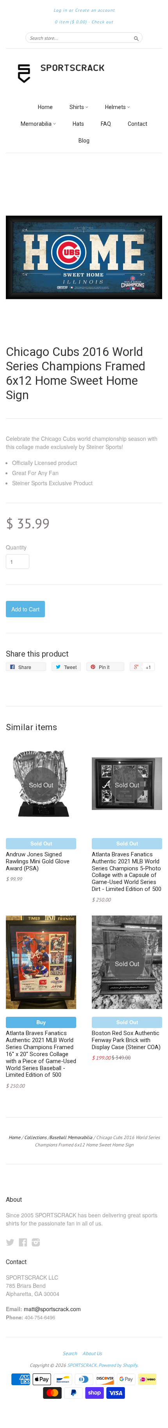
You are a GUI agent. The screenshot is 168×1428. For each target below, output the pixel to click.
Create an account (95, 10)
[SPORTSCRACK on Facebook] (23, 1242)
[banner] (84, 74)
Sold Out (41, 843)
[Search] (136, 37)
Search (70, 1353)
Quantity (16, 547)
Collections (35, 1137)
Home (45, 107)
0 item (71, 22)
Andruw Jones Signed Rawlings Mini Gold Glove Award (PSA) (38, 861)
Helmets (116, 107)
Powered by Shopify (117, 1365)
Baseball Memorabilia (70, 1137)
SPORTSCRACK (82, 1365)
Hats (78, 124)
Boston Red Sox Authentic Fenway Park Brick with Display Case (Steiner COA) (126, 1040)
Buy (41, 1022)
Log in (60, 10)
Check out (102, 22)
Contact (137, 124)
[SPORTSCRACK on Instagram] (36, 1242)
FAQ (106, 124)
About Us (92, 1353)
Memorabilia (37, 124)
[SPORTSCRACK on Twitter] (10, 1242)
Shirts (77, 107)
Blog (84, 140)
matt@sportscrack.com (52, 1309)
